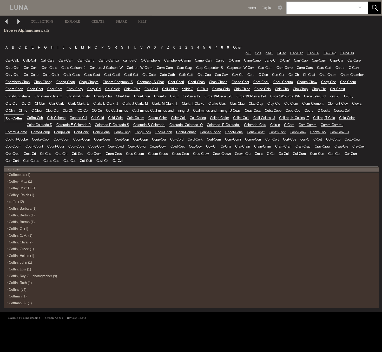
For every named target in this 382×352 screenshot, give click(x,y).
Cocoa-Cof (342, 110)
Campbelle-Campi (177, 60)
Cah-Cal (313, 53)
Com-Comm (308, 125)
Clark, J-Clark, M (135, 103)
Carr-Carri (265, 68)
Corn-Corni (233, 139)
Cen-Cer (278, 75)
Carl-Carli (30, 68)
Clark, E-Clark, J (105, 103)
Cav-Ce (237, 75)
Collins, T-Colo (324, 118)
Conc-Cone (101, 132)
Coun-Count (34, 146)
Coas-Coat (253, 110)
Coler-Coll (178, 118)
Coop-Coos (102, 139)
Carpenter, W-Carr (240, 68)
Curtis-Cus (51, 161)
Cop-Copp (140, 139)
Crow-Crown (222, 154)
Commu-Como (16, 132)
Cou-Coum (13, 146)
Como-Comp (40, 132)
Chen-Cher (35, 89)
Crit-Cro (77, 154)
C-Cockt (324, 110)
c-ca (258, 53)
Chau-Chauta (283, 82)
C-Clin (10, 110)
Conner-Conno (210, 132)
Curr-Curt (12, 161)
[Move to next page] (18, 22)
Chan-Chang (43, 82)
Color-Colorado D (39, 125)
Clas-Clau (237, 103)
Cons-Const (256, 132)
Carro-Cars (305, 68)
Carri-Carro (284, 68)
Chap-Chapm (88, 82)
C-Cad (281, 53)
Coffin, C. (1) (18, 229)
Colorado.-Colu (255, 125)
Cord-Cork (195, 139)
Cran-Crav (303, 146)
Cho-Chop (300, 89)
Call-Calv (47, 60)
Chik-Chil (151, 89)
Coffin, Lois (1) (20, 269)
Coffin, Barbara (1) (22, 208)
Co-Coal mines (117, 110)
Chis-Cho (282, 89)
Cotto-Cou (352, 139)
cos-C (304, 139)
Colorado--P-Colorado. (223, 125)
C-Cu (270, 154)
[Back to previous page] (6, 22)
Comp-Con (62, 132)
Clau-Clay (256, 103)
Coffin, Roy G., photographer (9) (33, 276)
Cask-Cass (71, 75)
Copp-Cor (159, 139)
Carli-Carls (49, 68)
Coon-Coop (81, 139)
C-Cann (234, 60)
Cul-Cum (299, 154)
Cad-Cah (296, 53)
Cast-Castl (112, 75)
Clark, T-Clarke (193, 103)
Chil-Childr (169, 89)
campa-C (130, 60)
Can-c (220, 60)
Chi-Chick (112, 89)
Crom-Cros (114, 154)
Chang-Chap (65, 82)
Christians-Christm (48, 96)
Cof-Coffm (14, 118)
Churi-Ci (160, 96)
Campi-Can (203, 60)
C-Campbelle (150, 60)
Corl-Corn (214, 139)
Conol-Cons (234, 132)
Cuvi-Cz (102, 161)
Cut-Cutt (86, 161)
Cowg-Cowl (158, 146)
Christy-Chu (103, 96)
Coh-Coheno (56, 118)
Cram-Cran (283, 146)
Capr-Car (336, 60)
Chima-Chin (221, 89)
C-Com (289, 125)
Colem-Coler (157, 118)
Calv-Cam (65, 60)
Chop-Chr (319, 89)
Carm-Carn (165, 68)
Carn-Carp (184, 68)
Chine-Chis (262, 89)
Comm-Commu (332, 125)
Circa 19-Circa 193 (218, 96)
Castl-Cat (131, 75)
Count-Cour (55, 146)
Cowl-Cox (177, 146)
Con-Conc (81, 132)
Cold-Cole (115, 118)
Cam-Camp (85, 60)
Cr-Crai (226, 146)
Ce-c (250, 75)
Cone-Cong (122, 132)
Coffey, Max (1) (20, 181)
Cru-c (259, 154)
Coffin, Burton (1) (22, 222)
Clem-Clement (313, 103)
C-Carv (354, 68)
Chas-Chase (218, 82)
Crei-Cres (12, 154)
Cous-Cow (96, 146)
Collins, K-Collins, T (294, 118)
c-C (248, 53)
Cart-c (340, 68)
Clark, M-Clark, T (165, 103)
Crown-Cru (243, 154)
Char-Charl (176, 82)
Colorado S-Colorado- (149, 125)
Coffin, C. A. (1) (20, 235)
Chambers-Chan (17, 82)
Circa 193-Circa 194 (251, 96)
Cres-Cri (30, 154)
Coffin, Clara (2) (20, 242)
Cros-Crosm (135, 154)
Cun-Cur (334, 154)
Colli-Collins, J (264, 118)
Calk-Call (30, 60)
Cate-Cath (167, 75)
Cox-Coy (195, 146)
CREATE (97, 21)
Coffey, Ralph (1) (21, 195)
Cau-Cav (221, 75)
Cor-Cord (176, 139)
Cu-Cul (284, 154)
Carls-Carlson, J (73, 68)
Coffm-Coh (35, 118)
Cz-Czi (118, 161)
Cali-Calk (12, 60)
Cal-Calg (330, 53)
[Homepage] (98, 8)
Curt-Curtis (31, 161)
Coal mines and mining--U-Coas (217, 110)
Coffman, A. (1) (20, 303)
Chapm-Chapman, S (118, 82)
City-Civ (11, 103)
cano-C (270, 60)
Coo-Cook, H (339, 132)
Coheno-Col (78, 118)
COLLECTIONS (42, 21)
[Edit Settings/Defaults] (280, 8)
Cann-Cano (252, 60)
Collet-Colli (241, 118)
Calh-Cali (347, 53)
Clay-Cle (273, 103)
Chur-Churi (142, 96)
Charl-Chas (196, 82)
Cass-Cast (92, 75)
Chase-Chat (240, 82)
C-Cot (317, 139)
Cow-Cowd (116, 146)
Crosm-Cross (158, 154)
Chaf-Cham (327, 75)
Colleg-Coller (219, 118)
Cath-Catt (186, 75)
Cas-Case (31, 75)
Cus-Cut (69, 161)
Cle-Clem (291, 103)
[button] (374, 8)
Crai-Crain (242, 146)
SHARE (121, 21)
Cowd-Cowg (137, 146)
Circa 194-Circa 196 (285, 96)
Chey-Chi (94, 89)
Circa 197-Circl (315, 96)
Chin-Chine (242, 89)
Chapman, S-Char (150, 82)
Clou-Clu (52, 110)
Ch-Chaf (309, 75)
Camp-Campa (108, 60)
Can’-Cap (301, 60)
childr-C (187, 89)
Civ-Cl (26, 103)
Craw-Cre (341, 146)
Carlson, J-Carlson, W (106, 68)
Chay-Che (328, 82)
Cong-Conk (143, 132)
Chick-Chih (132, 89)
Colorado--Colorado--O (186, 125)
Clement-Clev (338, 103)
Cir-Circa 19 (191, 96)
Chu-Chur (123, 96)
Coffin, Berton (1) (22, 215)
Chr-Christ (337, 89)
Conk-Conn (163, 132)
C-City (348, 96)
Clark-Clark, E (78, 103)
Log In (266, 8)
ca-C (269, 53)
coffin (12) (16, 202)
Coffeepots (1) (19, 175)
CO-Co (82, 110)
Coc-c (309, 110)
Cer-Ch (293, 75)
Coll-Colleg (198, 118)
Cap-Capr (319, 60)
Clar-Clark (56, 103)
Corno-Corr (253, 139)
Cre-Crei (358, 146)
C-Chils (202, 89)
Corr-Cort (272, 139)
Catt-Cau (204, 75)
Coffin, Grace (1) (21, 249)
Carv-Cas (12, 75)
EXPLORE (72, 21)
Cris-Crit (61, 154)
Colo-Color (347, 118)
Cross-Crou (180, 154)
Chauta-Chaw (307, 82)
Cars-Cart (324, 68)
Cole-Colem (135, 118)
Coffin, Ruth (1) (20, 283)
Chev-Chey (75, 89)
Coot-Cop (122, 139)
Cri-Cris (45, 154)
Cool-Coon (61, 139)
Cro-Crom (94, 154)
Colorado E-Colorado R (73, 125)
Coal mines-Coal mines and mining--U (160, 110)
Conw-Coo (318, 132)
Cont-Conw (298, 132)
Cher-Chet (54, 89)
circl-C (335, 96)
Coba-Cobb (273, 110)
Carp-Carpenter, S (209, 68)
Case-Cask (51, 75)
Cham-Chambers (353, 75)
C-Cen (263, 75)
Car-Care (354, 60)
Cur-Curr (351, 154)
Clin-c (23, 110)
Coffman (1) (18, 296)
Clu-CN (68, 110)
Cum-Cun (317, 154)
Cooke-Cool (40, 139)
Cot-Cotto (333, 139)
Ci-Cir (174, 96)
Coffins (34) (17, 289)
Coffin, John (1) (20, 262)
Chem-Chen (14, 89)
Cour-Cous (76, 146)
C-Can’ (285, 60)
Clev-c (357, 103)
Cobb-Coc (293, 110)
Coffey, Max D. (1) (22, 188)
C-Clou (36, 110)
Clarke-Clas (217, 103)
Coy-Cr (211, 146)
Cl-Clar (40, 103)
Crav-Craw (322, 146)
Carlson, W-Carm (140, 68)
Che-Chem (348, 82)
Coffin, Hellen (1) (21, 256)
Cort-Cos (289, 139)
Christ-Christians (17, 96)
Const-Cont (277, 132)
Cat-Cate (149, 75)
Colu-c (275, 125)
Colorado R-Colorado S (112, 125)
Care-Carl (12, 68)
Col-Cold (97, 118)
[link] (360, 8)
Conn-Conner (186, 132)
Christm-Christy (78, 96)
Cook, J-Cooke (16, 139)
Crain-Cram (262, 146)
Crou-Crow (201, 154)
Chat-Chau (261, 82)
